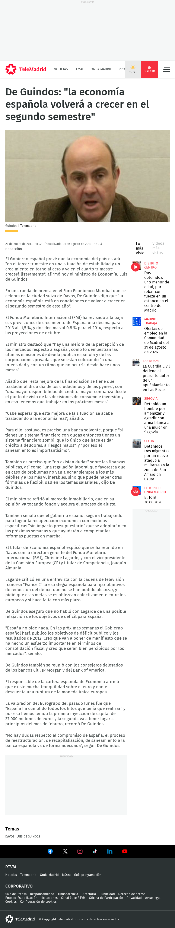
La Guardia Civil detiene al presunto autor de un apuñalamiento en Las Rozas (136, 362)
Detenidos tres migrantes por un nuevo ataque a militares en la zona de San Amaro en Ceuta (137, 443)
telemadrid (20, 919)
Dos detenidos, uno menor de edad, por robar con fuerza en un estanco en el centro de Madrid (137, 265)
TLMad (79, 69)
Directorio (89, 894)
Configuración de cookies (38, 901)
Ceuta (149, 441)
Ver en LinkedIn (110, 851)
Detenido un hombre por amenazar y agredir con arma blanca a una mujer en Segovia (137, 401)
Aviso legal (152, 897)
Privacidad (134, 897)
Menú (166, 69)
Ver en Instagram (80, 851)
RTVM (10, 867)
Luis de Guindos (28, 836)
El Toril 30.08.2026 (137, 490)
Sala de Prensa (16, 894)
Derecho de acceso (132, 894)
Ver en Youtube (125, 851)
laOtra (66, 874)
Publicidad (107, 894)
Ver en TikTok (95, 852)
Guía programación (88, 874)
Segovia (151, 398)
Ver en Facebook (50, 852)
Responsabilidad (42, 894)
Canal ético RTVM (73, 897)
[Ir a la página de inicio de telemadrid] (25, 69)
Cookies (11, 901)
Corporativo (19, 886)
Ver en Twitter (65, 852)
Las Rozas (151, 361)
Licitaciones (49, 897)
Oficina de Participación (106, 897)
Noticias (61, 69)
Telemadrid (28, 874)
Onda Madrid (101, 69)
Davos (10, 836)
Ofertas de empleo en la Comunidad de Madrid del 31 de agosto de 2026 (137, 321)
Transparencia (68, 894)
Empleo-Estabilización (21, 897)
